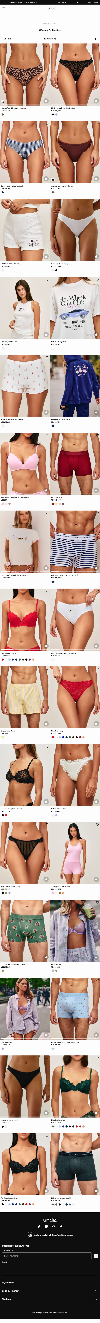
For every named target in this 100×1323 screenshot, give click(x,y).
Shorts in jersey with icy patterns (12, 419)
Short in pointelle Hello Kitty (10, 264)
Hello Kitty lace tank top (9, 342)
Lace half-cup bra (57, 964)
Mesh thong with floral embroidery (63, 108)
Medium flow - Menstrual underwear (13, 108)
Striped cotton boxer (8, 731)
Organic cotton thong (59, 264)
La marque (53, 23)
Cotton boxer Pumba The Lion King (13, 964)
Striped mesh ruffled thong (10, 886)
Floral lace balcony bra (58, 1120)
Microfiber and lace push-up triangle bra (15, 497)
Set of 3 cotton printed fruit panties (63, 653)
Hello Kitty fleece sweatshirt (60, 419)
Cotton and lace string (59, 809)
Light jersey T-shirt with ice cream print (14, 575)
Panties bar (62, 2)
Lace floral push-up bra (9, 653)
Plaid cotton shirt (6, 1042)
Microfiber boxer (57, 497)
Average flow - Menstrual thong (62, 186)
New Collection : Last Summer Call (23, 2)
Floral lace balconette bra (9, 1198)
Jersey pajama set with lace (60, 886)
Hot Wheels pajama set (59, 342)
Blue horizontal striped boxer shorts (63, 575)
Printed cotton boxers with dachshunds (65, 1042)
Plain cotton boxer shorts (60, 1198)
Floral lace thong (57, 731)
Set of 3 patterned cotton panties (12, 186)
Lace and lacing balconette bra (11, 809)
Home (45, 23)
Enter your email (8, 1250)
